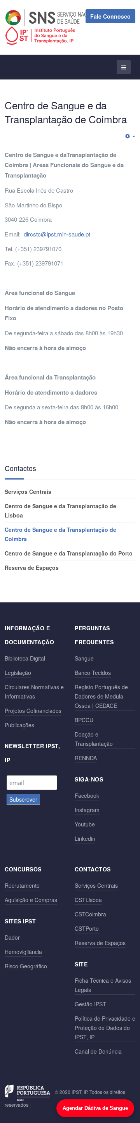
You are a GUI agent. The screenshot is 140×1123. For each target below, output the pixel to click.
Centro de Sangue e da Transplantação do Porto (69, 553)
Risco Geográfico (26, 966)
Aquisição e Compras (31, 900)
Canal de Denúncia (98, 1051)
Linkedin (85, 838)
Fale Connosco (110, 16)
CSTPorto (87, 928)
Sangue (84, 658)
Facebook (87, 795)
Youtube (85, 824)
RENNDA (86, 758)
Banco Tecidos (93, 672)
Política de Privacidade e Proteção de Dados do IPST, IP (105, 1027)
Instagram (87, 810)
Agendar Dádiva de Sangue (95, 1108)
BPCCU (84, 720)
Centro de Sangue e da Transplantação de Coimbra (60, 534)
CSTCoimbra (90, 914)
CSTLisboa (88, 900)
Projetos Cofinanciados (33, 710)
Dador (12, 937)
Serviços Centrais (28, 491)
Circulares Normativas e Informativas (34, 691)
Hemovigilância (23, 952)
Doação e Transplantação (94, 738)
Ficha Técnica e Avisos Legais (103, 985)
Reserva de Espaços (32, 567)
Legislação (18, 672)
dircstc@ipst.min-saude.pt (57, 234)
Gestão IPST (90, 1004)
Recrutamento (22, 885)
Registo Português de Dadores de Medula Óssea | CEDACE (101, 696)
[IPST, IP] (43, 35)
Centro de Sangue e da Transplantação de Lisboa (60, 510)
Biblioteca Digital (25, 658)
